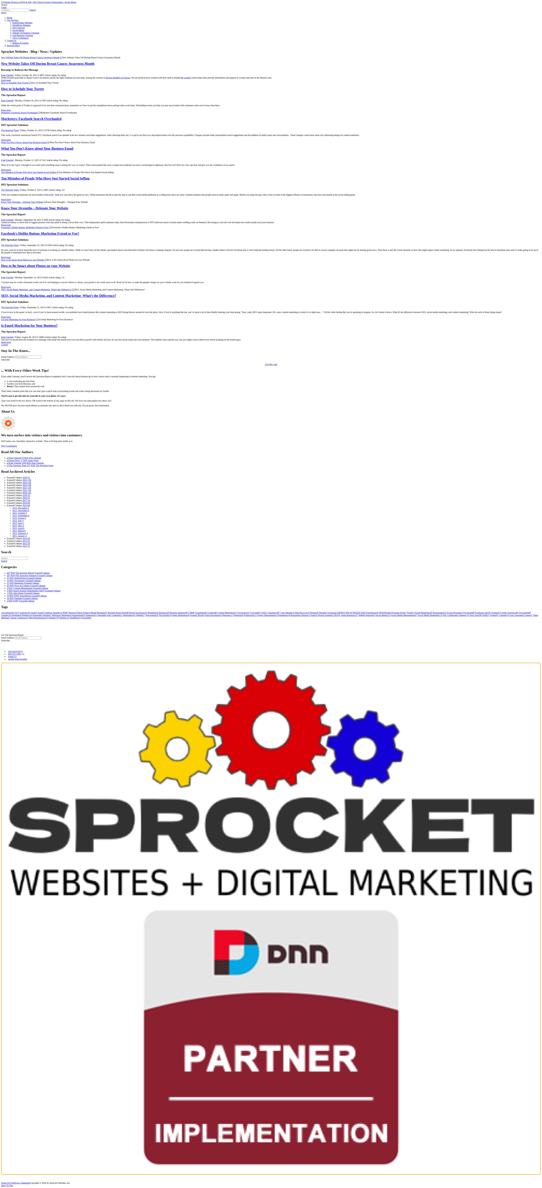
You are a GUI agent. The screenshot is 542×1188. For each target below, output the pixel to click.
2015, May (18, 526)
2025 (27, 480)
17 (21, 460)
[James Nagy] (13, 460)
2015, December (20, 508)
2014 (26, 538)
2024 (27, 482)
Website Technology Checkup (25, 33)
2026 (26, 477)
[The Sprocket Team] (17, 465)
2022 (27, 488)
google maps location (17, 659)
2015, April (18, 528)
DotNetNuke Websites (22, 23)
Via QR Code (271, 364)
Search (33, 10)
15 (8, 583)
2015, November (20, 510)
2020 (27, 493)
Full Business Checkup (22, 35)
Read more (6, 80)
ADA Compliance (20, 38)
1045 (24, 463)
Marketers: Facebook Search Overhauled (19, 113)
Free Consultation (9, 446)
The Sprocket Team (10, 130)
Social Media (18, 30)
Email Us (12, 656)
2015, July (17, 520)
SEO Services (18, 28)
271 (28, 465)
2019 (26, 495)
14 (8, 580)
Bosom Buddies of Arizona (118, 78)
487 (8, 573)
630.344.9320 (14, 651)
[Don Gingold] (14, 458)
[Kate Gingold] (14, 463)
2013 (26, 541)
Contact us (11, 40)
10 (8, 596)
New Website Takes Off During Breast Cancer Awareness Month (30, 57)
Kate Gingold (7, 75)
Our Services (12, 20)
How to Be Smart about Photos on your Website (22, 260)
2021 (27, 490)
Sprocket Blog (13, 45)
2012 (26, 543)
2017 (26, 500)
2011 (26, 546)
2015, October (19, 513)
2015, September (20, 515)
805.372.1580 (14, 654)
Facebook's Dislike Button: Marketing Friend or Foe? (25, 227)
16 (8, 598)
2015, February (20, 533)
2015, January (19, 536)
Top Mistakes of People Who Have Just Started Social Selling (28, 172)
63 (22, 458)
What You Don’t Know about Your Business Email (24, 142)
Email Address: (8, 357)
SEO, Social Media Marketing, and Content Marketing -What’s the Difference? (36, 289)
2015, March (19, 531)
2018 (26, 498)
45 (8, 585)
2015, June (18, 523)
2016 (26, 503)
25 (8, 578)
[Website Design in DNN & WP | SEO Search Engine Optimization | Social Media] (38, 2)
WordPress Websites (21, 25)
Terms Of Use (7, 1183)
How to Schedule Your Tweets (14, 83)
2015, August (19, 518)
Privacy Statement (22, 1183)
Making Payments (20, 43)
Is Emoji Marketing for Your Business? (18, 319)
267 (8, 575)
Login (3, 7)
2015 (26, 505)
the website (186, 78)
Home (9, 17)
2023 (27, 485)
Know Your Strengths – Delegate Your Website (22, 202)
